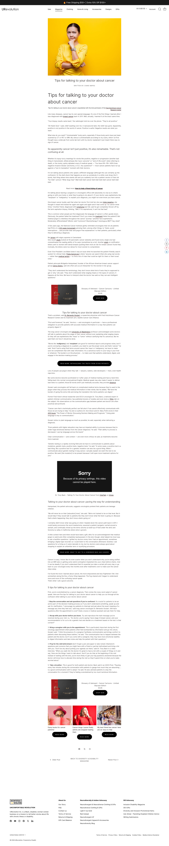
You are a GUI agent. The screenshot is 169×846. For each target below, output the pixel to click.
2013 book (52, 413)
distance (113, 383)
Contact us (62, 811)
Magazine (58, 9)
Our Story (62, 804)
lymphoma (80, 207)
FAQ (59, 808)
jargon (52, 237)
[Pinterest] (24, 821)
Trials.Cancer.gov (73, 254)
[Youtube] (15, 821)
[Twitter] (28, 821)
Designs (108, 9)
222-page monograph (67, 228)
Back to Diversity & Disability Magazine (84, 760)
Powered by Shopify (29, 840)
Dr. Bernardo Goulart (72, 315)
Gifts (117, 9)
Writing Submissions (130, 817)
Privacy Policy (112, 835)
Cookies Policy (136, 835)
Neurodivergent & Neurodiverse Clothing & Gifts (98, 804)
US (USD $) (140, 9)
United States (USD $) (17, 835)
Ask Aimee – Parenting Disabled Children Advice (141, 814)
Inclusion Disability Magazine (134, 804)
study (58, 240)
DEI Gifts (126, 808)
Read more (59, 734)
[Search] (159, 9)
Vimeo (111, 495)
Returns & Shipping (65, 817)
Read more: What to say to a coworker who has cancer (84, 552)
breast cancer (68, 116)
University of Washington (81, 332)
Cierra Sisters (58, 266)
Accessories (96, 9)
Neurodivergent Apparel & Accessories (94, 820)
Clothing (70, 9)
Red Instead (84, 814)
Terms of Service (64, 814)
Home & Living (82, 9)
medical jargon (63, 256)
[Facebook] (11, 821)
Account (152, 9)
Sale (49, 9)
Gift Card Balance (65, 820)
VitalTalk (103, 495)
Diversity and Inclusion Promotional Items (138, 811)
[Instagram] (19, 821)
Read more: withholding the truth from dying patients (84, 363)
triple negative (108, 202)
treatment (99, 216)
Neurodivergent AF (87, 817)
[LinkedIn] (32, 821)
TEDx (112, 399)
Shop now (100, 298)
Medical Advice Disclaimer (151, 835)
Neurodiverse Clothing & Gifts (91, 808)
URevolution (19, 840)
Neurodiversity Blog (87, 823)
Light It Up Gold (86, 811)
